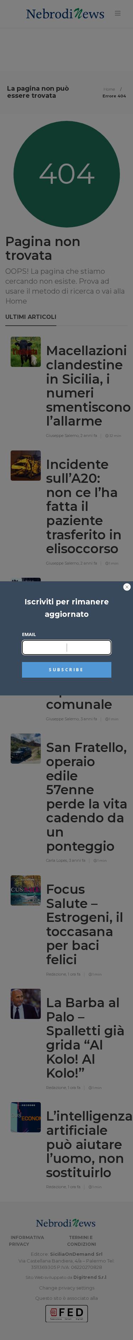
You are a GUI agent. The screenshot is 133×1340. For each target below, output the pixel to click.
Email (29, 634)
